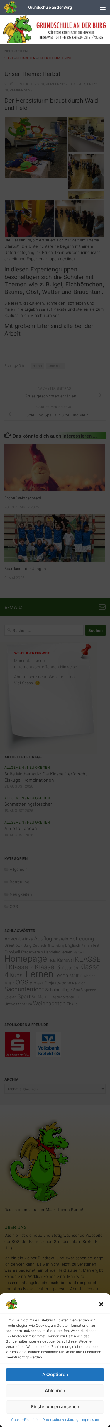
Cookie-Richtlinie (25, 1419)
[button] (101, 1304)
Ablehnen (55, 1390)
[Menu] (102, 7)
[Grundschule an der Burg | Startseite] (38, 7)
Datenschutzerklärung (60, 1419)
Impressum (90, 1419)
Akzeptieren (55, 1374)
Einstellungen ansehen (55, 1406)
